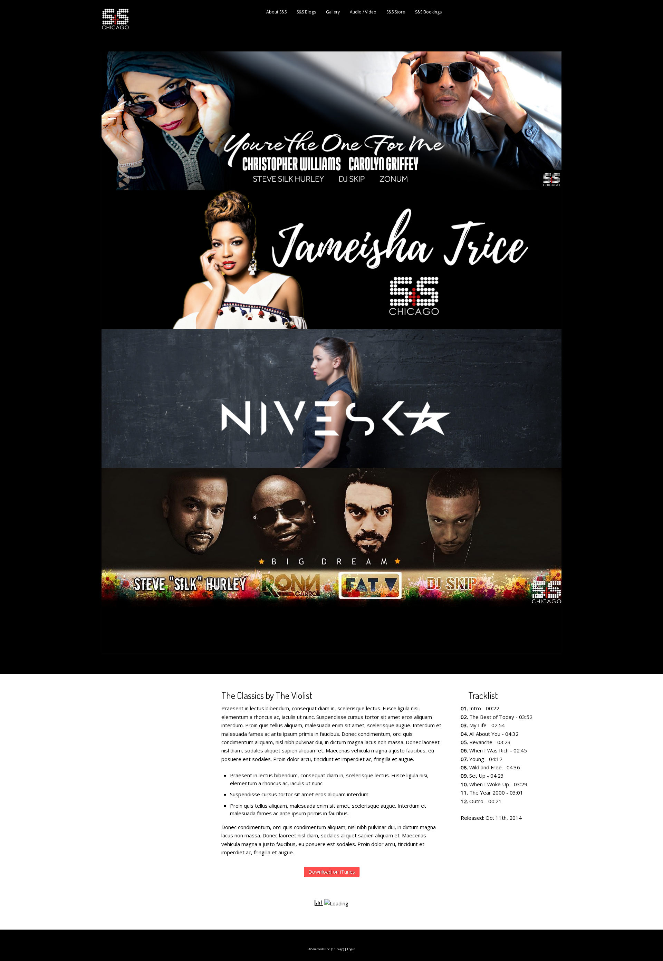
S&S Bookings (428, 12)
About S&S (276, 12)
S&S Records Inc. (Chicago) (326, 949)
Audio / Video (363, 12)
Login (351, 949)
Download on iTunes (331, 871)
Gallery (333, 12)
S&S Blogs (306, 12)
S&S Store (395, 12)
